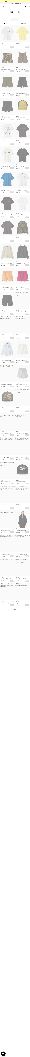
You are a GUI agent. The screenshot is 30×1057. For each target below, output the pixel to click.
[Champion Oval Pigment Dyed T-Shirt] (7, 591)
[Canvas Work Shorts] (22, 349)
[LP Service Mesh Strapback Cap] (7, 397)
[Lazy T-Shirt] (7, 179)
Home (2, 9)
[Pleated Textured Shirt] (7, 324)
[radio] (2, 23)
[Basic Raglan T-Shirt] (22, 227)
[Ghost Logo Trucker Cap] (7, 422)
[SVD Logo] (6, 6)
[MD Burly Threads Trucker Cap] (22, 397)
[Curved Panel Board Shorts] (7, 300)
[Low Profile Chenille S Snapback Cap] (7, 446)
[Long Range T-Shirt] (7, 567)
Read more (24, 14)
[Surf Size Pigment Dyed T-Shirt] (22, 179)
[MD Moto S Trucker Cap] (22, 470)
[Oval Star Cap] (22, 106)
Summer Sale (6, 9)
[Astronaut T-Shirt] (7, 130)
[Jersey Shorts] (22, 373)
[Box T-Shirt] (22, 155)
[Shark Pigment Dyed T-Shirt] (22, 130)
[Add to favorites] (13, 44)
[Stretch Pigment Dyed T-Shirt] (22, 567)
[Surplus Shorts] (7, 58)
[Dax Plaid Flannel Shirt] (22, 543)
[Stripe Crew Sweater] (7, 543)
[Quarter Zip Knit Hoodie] (7, 519)
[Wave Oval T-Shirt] (7, 33)
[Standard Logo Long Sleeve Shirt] (7, 349)
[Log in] (25, 6)
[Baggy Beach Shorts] (22, 58)
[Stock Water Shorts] (7, 276)
